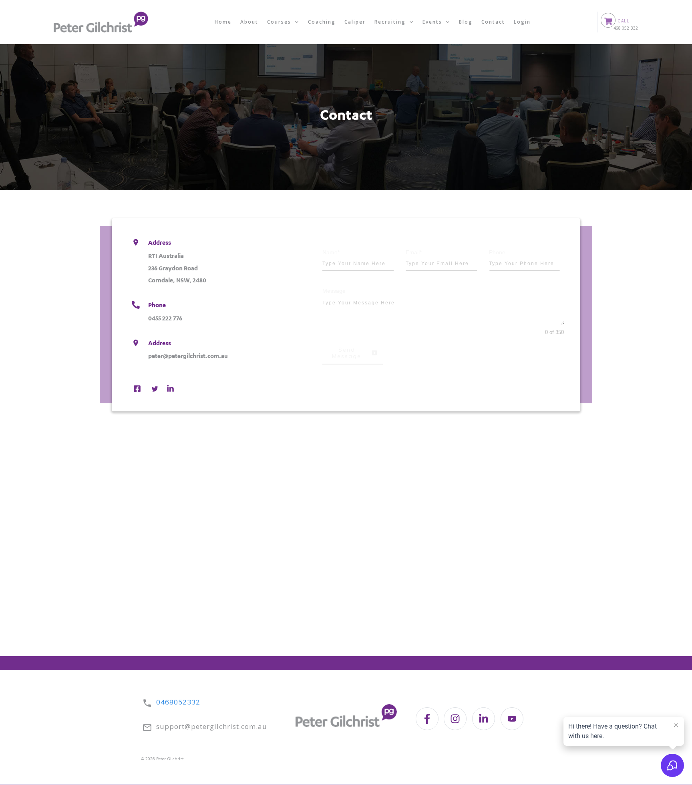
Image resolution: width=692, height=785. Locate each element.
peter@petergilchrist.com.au (188, 355)
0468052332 (178, 702)
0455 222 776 (165, 318)
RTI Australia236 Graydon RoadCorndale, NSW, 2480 (177, 268)
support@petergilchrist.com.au (211, 726)
